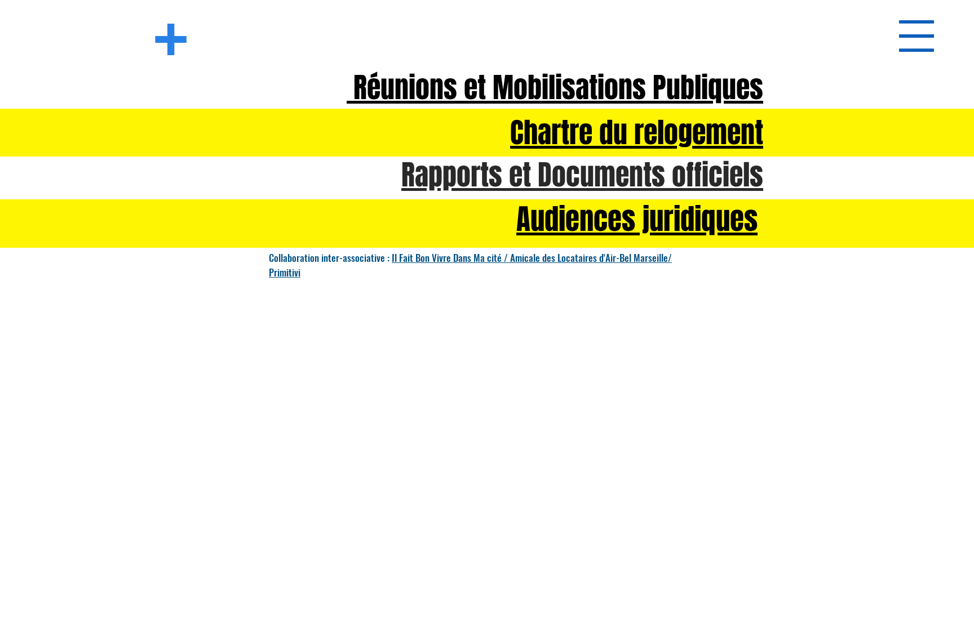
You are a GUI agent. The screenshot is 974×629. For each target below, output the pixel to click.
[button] (916, 36)
